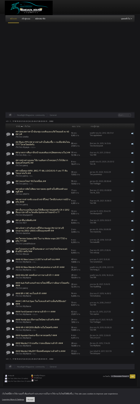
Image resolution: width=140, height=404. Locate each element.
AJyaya (26, 147)
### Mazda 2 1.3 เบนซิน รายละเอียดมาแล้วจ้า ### (39, 343)
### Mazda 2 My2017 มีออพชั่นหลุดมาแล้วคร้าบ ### (40, 351)
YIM (94, 155)
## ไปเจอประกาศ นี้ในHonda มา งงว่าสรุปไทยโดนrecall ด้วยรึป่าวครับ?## (41, 250)
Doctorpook (98, 146)
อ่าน (78, 126)
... (12, 121)
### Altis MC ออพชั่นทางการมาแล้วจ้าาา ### (37, 275)
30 (44, 121)
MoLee (26, 254)
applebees (97, 135)
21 (22, 121)
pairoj (25, 165)
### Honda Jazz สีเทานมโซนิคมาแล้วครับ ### (37, 319)
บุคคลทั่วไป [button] (126, 18)
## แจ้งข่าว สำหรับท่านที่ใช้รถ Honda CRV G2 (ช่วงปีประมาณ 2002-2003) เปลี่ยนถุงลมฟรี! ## (40, 229)
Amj (24, 155)
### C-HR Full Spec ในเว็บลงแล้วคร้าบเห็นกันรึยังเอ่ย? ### (41, 302)
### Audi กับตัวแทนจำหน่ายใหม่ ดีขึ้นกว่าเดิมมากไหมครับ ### (42, 284)
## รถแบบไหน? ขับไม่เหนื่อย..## (31, 181)
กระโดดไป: (106, 376)
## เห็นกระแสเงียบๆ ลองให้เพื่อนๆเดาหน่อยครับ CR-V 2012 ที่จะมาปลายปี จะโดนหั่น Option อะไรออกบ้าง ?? (42, 210)
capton (96, 314)
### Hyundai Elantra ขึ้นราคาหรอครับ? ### (36, 335)
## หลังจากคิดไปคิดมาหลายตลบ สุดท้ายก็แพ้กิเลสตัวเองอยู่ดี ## (42, 190)
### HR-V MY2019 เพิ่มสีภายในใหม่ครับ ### (37, 327)
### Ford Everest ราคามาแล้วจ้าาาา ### (36, 311)
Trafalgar (97, 183)
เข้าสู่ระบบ (26, 18)
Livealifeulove (29, 243)
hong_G (96, 269)
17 (13, 121)
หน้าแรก (13, 18)
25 (32, 121)
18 (15, 121)
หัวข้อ (18, 126)
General (53, 115)
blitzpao (96, 353)
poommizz (97, 174)
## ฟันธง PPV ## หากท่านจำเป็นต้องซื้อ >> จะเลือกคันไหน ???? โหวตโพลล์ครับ (43, 143)
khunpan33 (28, 215)
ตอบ (73, 126)
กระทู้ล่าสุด (95, 126)
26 (35, 121)
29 (42, 121)
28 (39, 121)
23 (26, 121)
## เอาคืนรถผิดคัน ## (26, 220)
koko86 (96, 242)
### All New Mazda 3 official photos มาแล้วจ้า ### (40, 267)
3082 (51, 121)
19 (17, 121)
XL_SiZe (96, 193)
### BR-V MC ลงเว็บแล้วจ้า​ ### (31, 293)
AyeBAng (97, 286)
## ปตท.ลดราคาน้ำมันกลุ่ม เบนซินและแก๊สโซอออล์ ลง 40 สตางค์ (42, 132)
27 (37, 121)
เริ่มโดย (27, 126)
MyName (27, 262)
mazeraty (97, 232)
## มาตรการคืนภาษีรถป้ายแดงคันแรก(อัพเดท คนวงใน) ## (43, 152)
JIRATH (26, 194)
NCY (25, 222)
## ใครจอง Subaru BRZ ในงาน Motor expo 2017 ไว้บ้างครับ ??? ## (41, 239)
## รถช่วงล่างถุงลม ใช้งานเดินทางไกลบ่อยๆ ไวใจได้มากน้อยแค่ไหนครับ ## (42, 161)
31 (46, 121)
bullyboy (97, 296)
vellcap (96, 252)
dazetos (26, 233)
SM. (94, 203)
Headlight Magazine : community (31, 115)
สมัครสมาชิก (40, 18)
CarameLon (97, 262)
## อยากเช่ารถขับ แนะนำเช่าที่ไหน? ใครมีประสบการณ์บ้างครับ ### (43, 200)
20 (20, 121)
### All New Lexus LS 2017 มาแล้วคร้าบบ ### (38, 259)
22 (24, 121)
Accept (30, 399)
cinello (26, 136)
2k (94, 164)
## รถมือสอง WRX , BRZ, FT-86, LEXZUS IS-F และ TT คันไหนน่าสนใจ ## (42, 171)
